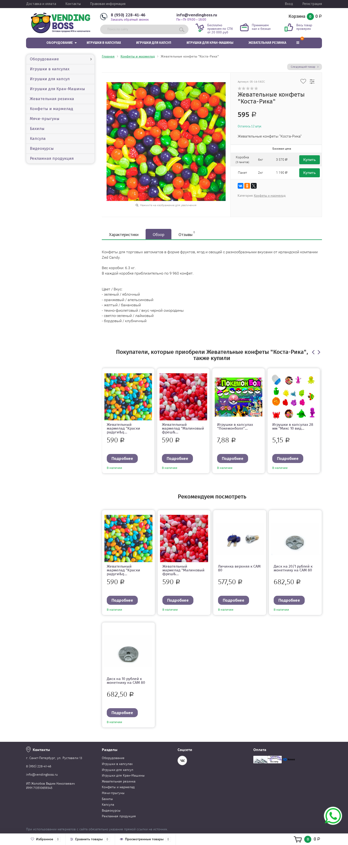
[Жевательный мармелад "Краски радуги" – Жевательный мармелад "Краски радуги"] (128, 396)
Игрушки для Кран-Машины (210, 43)
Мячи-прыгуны (44, 118)
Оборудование (59, 43)
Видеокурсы (42, 148)
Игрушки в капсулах (104, 43)
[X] (254, 186)
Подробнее (122, 458)
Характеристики (123, 234)
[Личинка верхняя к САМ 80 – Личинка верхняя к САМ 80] (240, 538)
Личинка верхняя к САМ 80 (239, 568)
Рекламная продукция (52, 158)
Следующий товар (303, 66)
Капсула (38, 138)
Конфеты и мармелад (51, 108)
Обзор (158, 234)
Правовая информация (107, 3)
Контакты (73, 3)
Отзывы (186, 234)
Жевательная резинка (267, 43)
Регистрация (312, 3)
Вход (289, 3)
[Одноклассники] (247, 186)
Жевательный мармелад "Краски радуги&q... (123, 428)
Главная (108, 56)
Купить (309, 159)
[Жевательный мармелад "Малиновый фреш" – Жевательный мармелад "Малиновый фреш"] (183, 396)
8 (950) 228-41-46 (128, 15)
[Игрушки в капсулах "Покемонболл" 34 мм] (238, 396)
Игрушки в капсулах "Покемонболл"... (235, 426)
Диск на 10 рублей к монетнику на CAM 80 (126, 680)
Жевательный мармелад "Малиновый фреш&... (183, 428)
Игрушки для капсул (153, 43)
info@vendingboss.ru (196, 15)
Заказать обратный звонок (130, 19)
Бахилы (37, 128)
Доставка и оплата (41, 3)
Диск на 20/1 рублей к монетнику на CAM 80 (293, 568)
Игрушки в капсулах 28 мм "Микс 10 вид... (292, 426)
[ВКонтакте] (240, 186)
